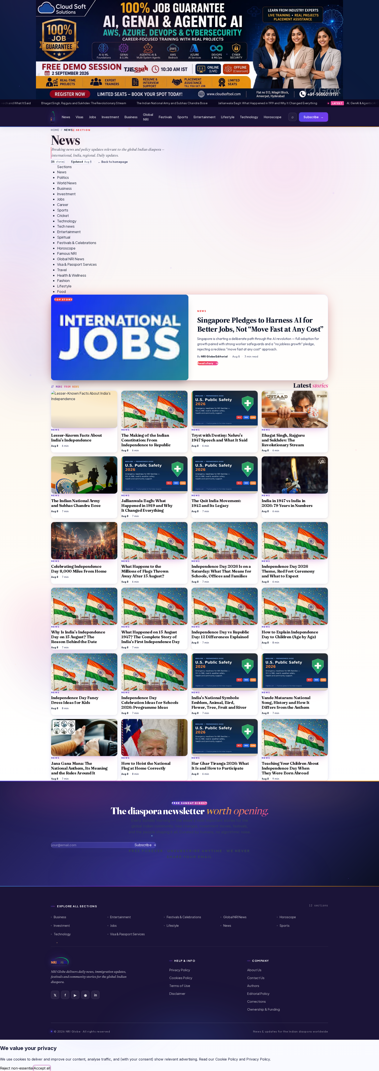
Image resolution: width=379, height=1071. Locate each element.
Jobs (92, 117)
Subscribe (314, 117)
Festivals (165, 117)
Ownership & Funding (263, 1009)
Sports (182, 117)
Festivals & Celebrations (184, 917)
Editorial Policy (258, 993)
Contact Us (256, 978)
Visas (79, 117)
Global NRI (148, 117)
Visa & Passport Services (127, 934)
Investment (110, 117)
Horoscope (272, 117)
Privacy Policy (179, 970)
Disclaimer (177, 993)
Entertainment (204, 117)
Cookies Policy (180, 978)
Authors (253, 986)
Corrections (256, 1001)
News (66, 117)
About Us (254, 970)
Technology (249, 117)
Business (131, 117)
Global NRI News (235, 917)
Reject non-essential (17, 1068)
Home (55, 130)
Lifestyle (227, 117)
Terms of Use (179, 986)
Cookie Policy (226, 1059)
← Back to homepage (113, 162)
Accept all (42, 1068)
